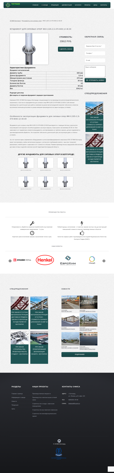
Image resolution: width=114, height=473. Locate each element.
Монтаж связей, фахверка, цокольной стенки (88, 329)
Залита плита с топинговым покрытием (87, 348)
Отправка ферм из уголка (88, 311)
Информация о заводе (18, 397)
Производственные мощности (41, 393)
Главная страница (17, 393)
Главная (35, 5)
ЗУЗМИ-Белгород (15, 21)
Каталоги (78, 5)
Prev (10, 261)
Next (104, 261)
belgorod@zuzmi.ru (74, 403)
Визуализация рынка (68, 329)
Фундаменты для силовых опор (32, 21)
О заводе (45, 5)
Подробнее (80, 354)
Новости (14, 401)
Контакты (103, 5)
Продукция (55, 5)
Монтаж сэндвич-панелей (69, 348)
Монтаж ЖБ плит (66, 311)
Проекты (87, 5)
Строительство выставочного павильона (44, 410)
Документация (67, 5)
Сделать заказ (65, 49)
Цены (95, 5)
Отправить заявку (96, 80)
